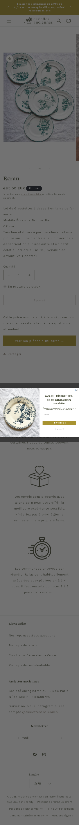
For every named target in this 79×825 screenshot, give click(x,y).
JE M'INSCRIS (59, 423)
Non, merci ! (59, 429)
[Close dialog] (76, 390)
